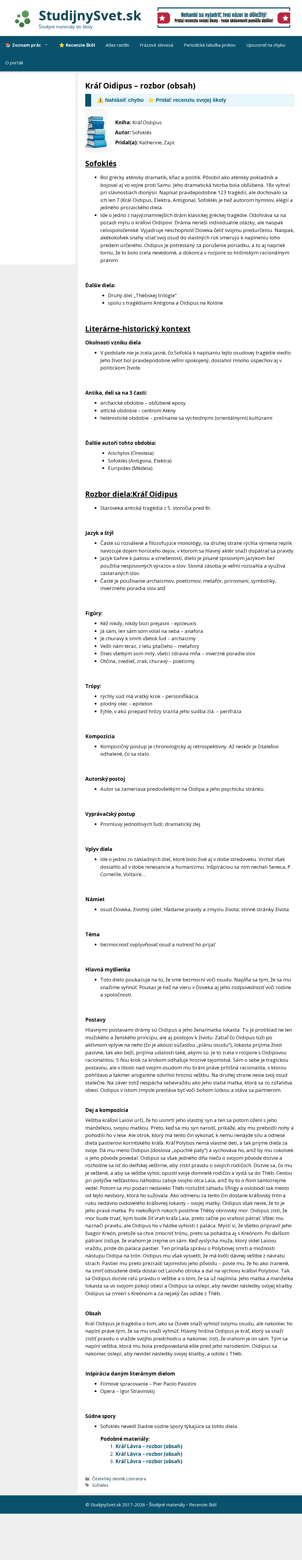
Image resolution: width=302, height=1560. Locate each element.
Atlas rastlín (117, 45)
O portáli (14, 63)
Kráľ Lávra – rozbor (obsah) (148, 1446)
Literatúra (136, 1478)
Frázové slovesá (156, 45)
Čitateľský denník (108, 1478)
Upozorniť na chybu (265, 45)
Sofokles (100, 1485)
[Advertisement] (39, 169)
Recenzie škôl (202, 1504)
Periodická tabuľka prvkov (210, 45)
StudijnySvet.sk (90, 15)
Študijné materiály (167, 1504)
